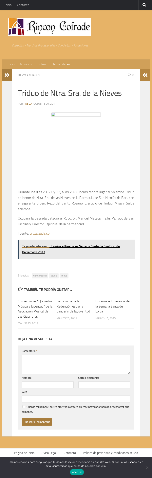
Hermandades (61, 64)
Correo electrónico (88, 378)
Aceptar (77, 472)
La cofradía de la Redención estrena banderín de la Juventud (73, 306)
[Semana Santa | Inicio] (49, 27)
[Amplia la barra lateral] (7, 75)
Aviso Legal (49, 453)
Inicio (8, 5)
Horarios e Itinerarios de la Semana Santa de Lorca (112, 306)
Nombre (26, 378)
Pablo (28, 103)
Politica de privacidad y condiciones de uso (110, 453)
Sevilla (54, 275)
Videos (42, 64)
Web (24, 392)
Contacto (23, 5)
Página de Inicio (24, 453)
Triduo (64, 275)
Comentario (29, 351)
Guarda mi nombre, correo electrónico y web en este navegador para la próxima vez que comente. (75, 409)
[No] (147, 467)
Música (24, 64)
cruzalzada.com (41, 233)
